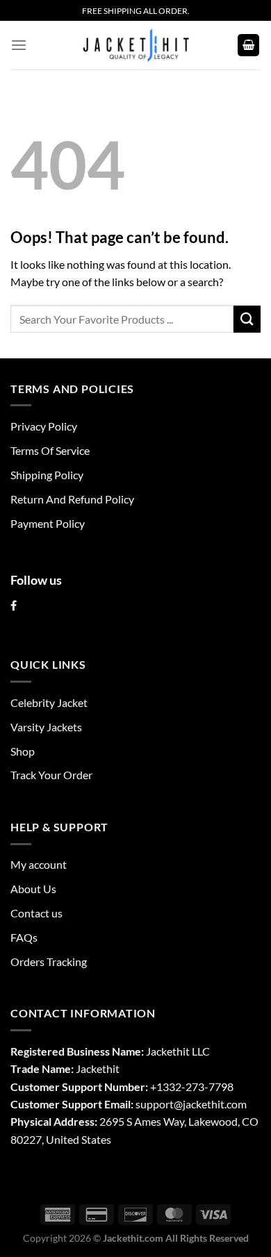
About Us (33, 888)
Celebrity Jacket (49, 702)
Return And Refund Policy (72, 499)
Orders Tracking (48, 961)
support (155, 1103)
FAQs (24, 937)
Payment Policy (47, 523)
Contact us (36, 912)
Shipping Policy (46, 474)
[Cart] (249, 45)
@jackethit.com (210, 1103)
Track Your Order (51, 774)
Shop (22, 751)
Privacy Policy (43, 426)
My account (38, 864)
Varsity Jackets (46, 726)
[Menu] (18, 45)
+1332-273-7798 (191, 1086)
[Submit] (247, 319)
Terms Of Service (50, 450)
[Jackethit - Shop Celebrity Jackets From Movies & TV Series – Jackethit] (135, 45)
